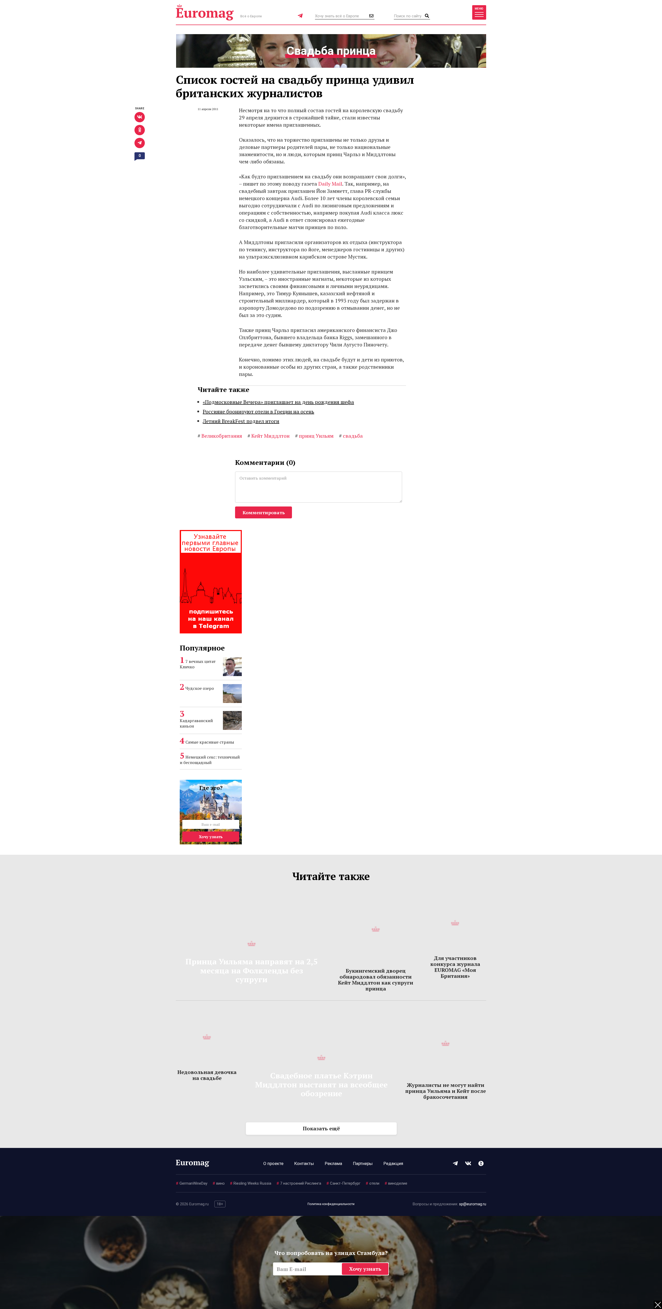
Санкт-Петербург (343, 1183)
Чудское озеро (199, 688)
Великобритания (220, 435)
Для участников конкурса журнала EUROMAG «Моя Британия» (455, 967)
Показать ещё (321, 1128)
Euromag (205, 12)
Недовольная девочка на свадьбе (207, 1075)
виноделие (396, 1183)
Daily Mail (330, 183)
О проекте (273, 1163)
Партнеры (363, 1163)
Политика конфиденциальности (331, 1204)
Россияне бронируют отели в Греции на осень (258, 411)
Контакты (304, 1163)
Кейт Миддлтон (268, 435)
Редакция (393, 1163)
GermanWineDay (191, 1183)
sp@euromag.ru (472, 1204)
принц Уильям (314, 435)
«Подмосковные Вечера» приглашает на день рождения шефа (278, 401)
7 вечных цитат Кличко (198, 664)
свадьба (351, 435)
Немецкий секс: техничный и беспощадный (210, 759)
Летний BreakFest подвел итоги (241, 421)
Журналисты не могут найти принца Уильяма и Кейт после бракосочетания (445, 1090)
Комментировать (264, 512)
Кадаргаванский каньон (196, 723)
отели (372, 1183)
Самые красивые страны (209, 742)
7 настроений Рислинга (298, 1183)
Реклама (333, 1163)
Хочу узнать (211, 836)
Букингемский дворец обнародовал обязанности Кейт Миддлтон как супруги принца (375, 979)
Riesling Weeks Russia (250, 1183)
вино (219, 1183)
